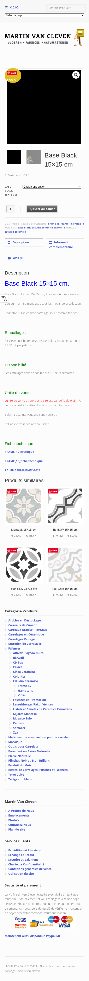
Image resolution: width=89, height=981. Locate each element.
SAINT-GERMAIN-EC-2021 (22, 470)
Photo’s (13, 820)
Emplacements (18, 815)
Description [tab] (20, 242)
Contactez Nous (19, 825)
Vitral (21, 695)
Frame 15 (53, 223)
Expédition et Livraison (24, 850)
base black (24, 227)
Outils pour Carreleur (23, 746)
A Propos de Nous (21, 811)
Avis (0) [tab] (18, 258)
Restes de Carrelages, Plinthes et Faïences (38, 770)
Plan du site (16, 829)
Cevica (17, 667)
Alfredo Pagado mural (28, 653)
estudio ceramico (42, 227)
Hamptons (25, 690)
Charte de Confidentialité (26, 864)
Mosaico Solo (22, 718)
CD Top (18, 662)
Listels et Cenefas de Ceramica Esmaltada (42, 709)
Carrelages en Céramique (26, 634)
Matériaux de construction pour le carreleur (39, 737)
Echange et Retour (21, 855)
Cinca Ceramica (24, 672)
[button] (76, 75)
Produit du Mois (19, 765)
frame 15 (59, 227)
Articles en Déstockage (24, 620)
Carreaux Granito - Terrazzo (28, 630)
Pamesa (18, 723)
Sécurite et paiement (23, 859)
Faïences (14, 648)
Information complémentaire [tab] (61, 244)
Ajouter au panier (42, 209)
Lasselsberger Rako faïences (33, 704)
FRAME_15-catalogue (19, 452)
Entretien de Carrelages (25, 644)
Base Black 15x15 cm (11, 190)
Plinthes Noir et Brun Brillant (28, 760)
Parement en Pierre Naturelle (29, 751)
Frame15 (78, 223)
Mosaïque (15, 742)
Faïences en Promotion (29, 700)
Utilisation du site (21, 874)
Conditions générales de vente (30, 869)
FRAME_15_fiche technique (24, 461)
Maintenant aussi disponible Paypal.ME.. (33, 936)
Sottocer (19, 728)
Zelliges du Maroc (20, 779)
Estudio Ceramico (25, 681)
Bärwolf (18, 658)
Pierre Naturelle (19, 756)
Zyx (15, 732)
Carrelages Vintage (21, 639)
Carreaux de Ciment (22, 625)
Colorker (19, 676)
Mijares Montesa (25, 714)
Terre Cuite (16, 774)
